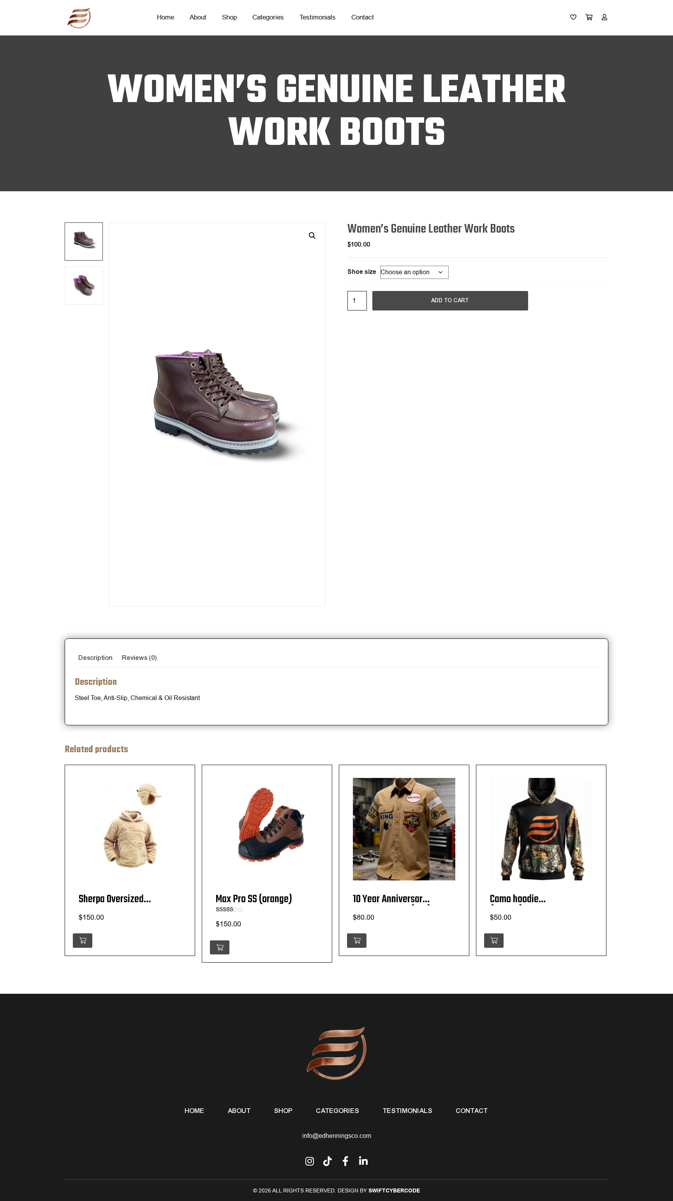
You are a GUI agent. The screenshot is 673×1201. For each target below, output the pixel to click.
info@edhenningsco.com (336, 1135)
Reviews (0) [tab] (139, 658)
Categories (268, 17)
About (198, 17)
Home (165, 17)
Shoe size (361, 271)
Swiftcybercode (394, 1190)
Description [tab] (96, 658)
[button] (312, 236)
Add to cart (450, 300)
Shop (229, 17)
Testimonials (318, 17)
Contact (362, 17)
